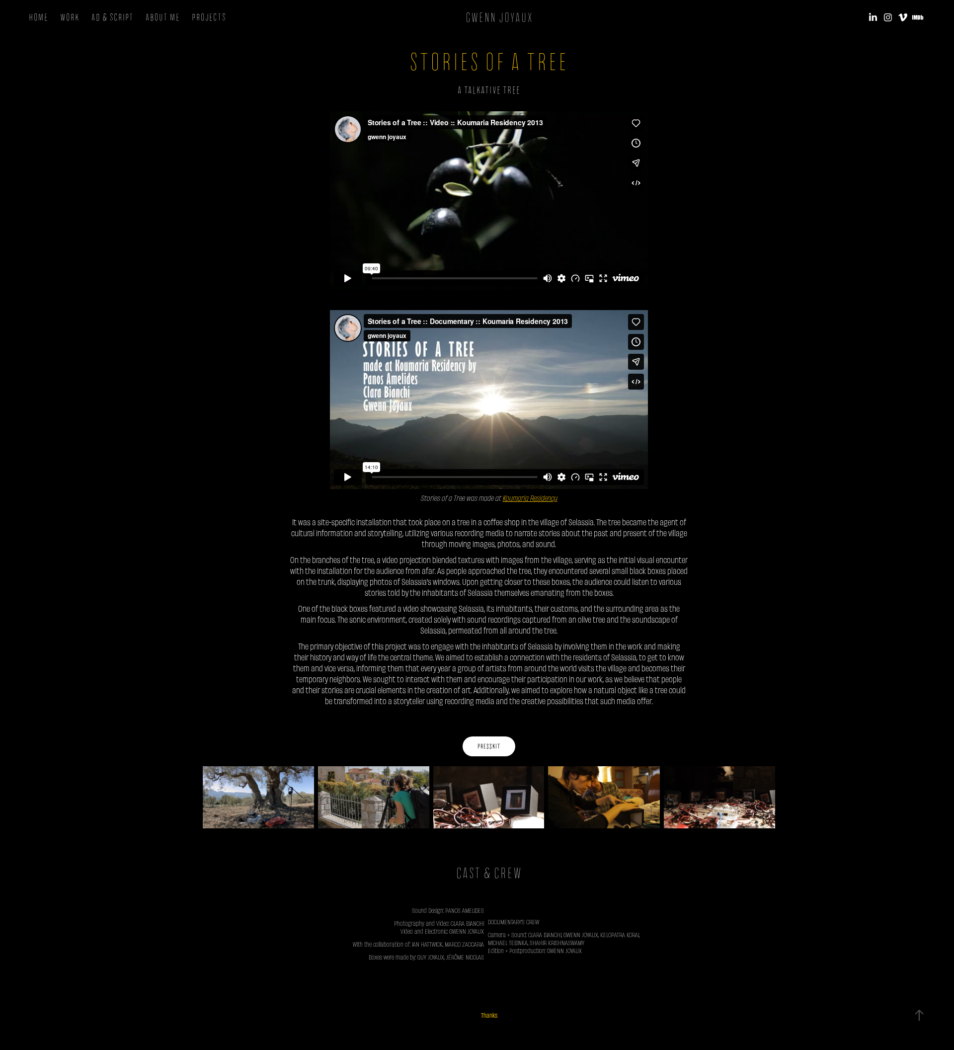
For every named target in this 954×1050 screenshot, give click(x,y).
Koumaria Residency (530, 497)
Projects (209, 17)
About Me (163, 17)
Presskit (488, 746)
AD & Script (112, 17)
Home (38, 17)
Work (70, 17)
